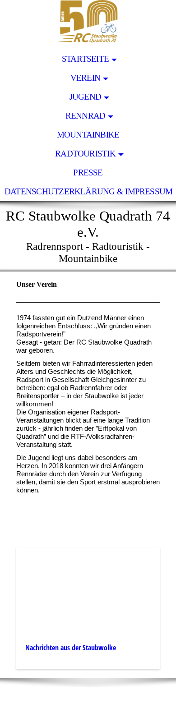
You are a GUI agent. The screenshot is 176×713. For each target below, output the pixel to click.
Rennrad (85, 115)
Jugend (85, 96)
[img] (88, 25)
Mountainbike (88, 134)
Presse (87, 172)
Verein (85, 78)
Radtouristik (85, 153)
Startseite (85, 59)
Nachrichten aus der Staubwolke (70, 648)
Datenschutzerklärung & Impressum (88, 191)
